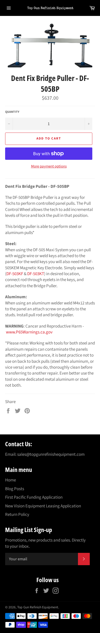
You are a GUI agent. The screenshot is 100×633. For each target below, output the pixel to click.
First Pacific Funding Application (34, 497)
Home (10, 480)
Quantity (12, 112)
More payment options (49, 166)
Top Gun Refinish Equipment (37, 607)
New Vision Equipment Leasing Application (43, 506)
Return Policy (17, 514)
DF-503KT (35, 274)
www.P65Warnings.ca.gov (29, 332)
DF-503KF (14, 274)
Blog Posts (14, 489)
